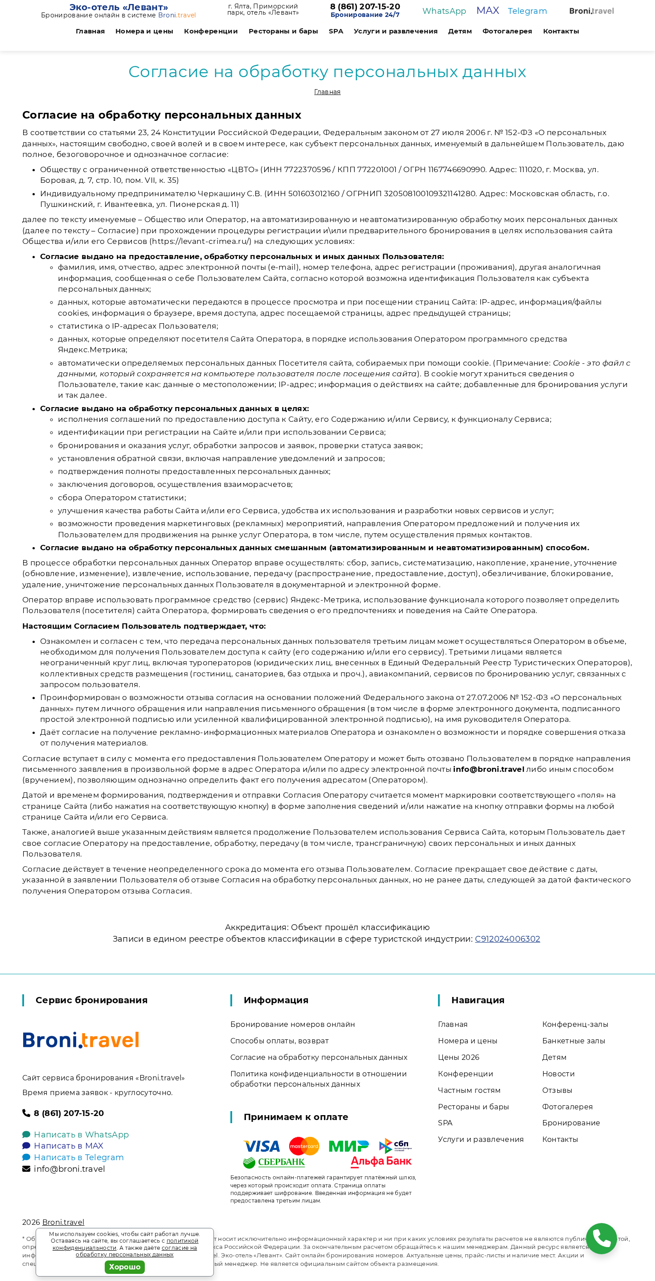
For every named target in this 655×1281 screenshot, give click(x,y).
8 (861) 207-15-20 (365, 7)
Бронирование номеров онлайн (293, 1024)
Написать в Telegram (79, 1157)
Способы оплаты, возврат (279, 1041)
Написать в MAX (68, 1146)
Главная (90, 31)
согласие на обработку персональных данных (136, 1251)
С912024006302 (507, 939)
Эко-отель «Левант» (119, 7)
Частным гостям (469, 1090)
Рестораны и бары (283, 31)
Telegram (527, 11)
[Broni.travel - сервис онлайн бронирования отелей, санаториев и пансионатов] (80, 1040)
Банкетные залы (574, 1041)
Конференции (211, 31)
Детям (460, 31)
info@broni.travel (69, 1169)
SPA (336, 31)
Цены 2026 (458, 1057)
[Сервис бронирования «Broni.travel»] (591, 11)
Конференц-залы (575, 1024)
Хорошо (125, 1267)
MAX (487, 10)
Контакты (561, 31)
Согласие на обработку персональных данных (319, 1057)
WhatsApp (444, 11)
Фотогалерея (507, 31)
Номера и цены (144, 31)
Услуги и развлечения (396, 31)
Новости (558, 1074)
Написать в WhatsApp (81, 1135)
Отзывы (557, 1090)
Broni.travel (63, 1222)
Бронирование (571, 1123)
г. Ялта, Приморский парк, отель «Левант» (263, 9)
